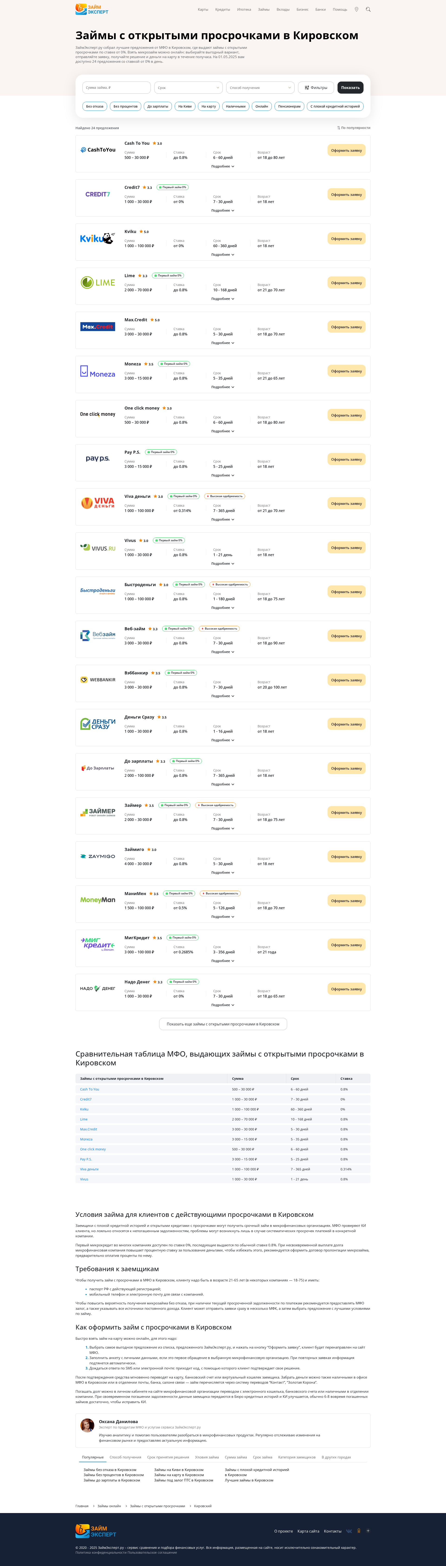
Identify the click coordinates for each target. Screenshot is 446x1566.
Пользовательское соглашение (152, 1552)
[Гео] (356, 9)
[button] (223, 166)
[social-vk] (349, 1531)
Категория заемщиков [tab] (297, 1457)
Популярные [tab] (93, 1457)
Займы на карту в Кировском (179, 1474)
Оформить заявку (346, 150)
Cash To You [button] (89, 1089)
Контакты (332, 1531)
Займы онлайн (109, 1506)
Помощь (340, 9)
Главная (82, 1506)
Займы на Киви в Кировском (178, 1469)
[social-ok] (359, 1531)
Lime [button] (84, 1119)
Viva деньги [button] (89, 1169)
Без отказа (94, 106)
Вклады (283, 9)
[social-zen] (368, 1531)
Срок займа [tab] (262, 1457)
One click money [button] (93, 1149)
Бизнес (302, 9)
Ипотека (244, 9)
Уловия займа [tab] (207, 1457)
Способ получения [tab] (125, 1457)
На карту (209, 106)
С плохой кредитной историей (335, 106)
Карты (203, 9)
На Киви (185, 106)
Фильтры (319, 87)
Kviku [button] (84, 1109)
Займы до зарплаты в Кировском (112, 1480)
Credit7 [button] (86, 1099)
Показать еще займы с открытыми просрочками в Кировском (223, 1024)
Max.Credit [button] (88, 1129)
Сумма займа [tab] (236, 1457)
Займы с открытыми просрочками (157, 1506)
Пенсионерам (289, 106)
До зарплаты (158, 106)
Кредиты (222, 9)
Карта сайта (308, 1531)
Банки (320, 9)
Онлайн (262, 106)
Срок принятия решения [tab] (168, 1457)
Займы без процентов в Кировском (114, 1474)
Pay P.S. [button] (86, 1159)
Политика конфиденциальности (101, 1552)
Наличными (236, 106)
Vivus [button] (84, 1179)
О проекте (283, 1531)
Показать (350, 87)
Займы (264, 9)
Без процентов (126, 106)
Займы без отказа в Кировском (110, 1469)
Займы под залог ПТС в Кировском (183, 1480)
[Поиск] (368, 9)
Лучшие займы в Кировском (249, 1480)
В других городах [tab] (336, 1457)
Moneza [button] (86, 1139)
